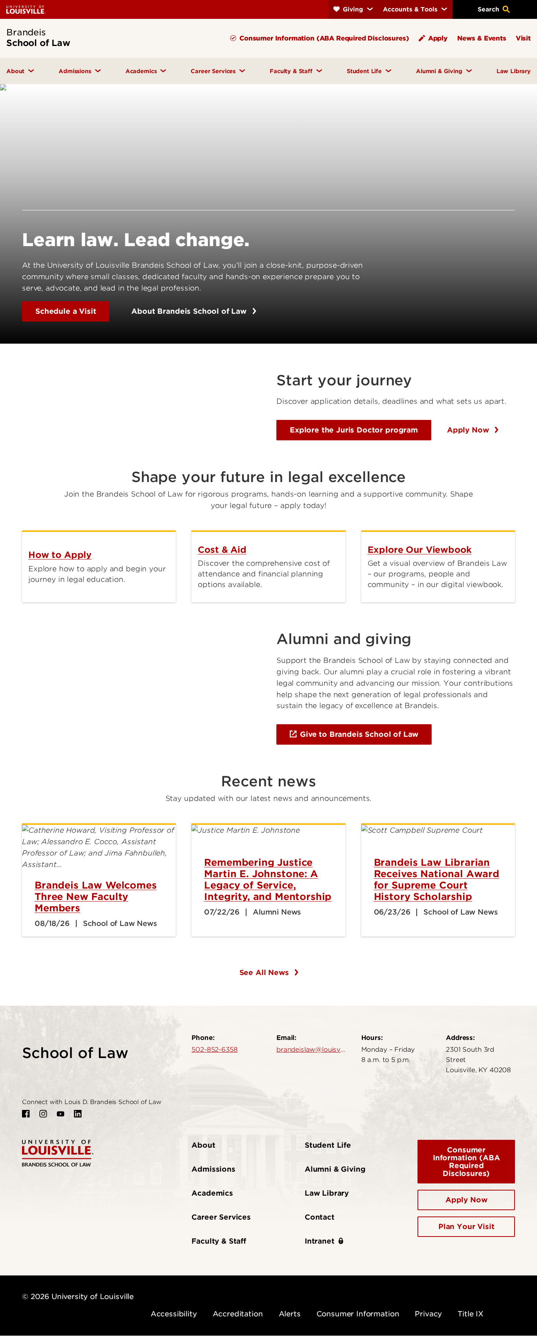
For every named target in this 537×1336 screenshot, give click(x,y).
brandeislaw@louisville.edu (311, 1049)
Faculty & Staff (218, 1241)
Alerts (290, 1314)
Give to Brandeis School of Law (359, 734)
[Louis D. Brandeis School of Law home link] (58, 1152)
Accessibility (174, 1314)
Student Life (328, 1145)
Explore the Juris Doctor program (354, 430)
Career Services (221, 1217)
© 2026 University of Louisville (78, 1296)
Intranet (320, 1241)
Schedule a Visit (65, 311)
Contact (320, 1217)
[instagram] (43, 1114)
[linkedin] (78, 1114)
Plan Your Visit (466, 1226)
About (203, 1145)
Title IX (471, 1314)
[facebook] (26, 1114)
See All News (265, 972)
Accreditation (238, 1314)
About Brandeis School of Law (189, 311)
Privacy (428, 1314)
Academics (212, 1193)
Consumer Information (357, 1314)
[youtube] (60, 1114)
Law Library (327, 1193)
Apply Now (469, 430)
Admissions (213, 1169)
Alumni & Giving (335, 1169)
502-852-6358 (214, 1049)
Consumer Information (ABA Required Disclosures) (466, 1162)
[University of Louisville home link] (26, 9)
